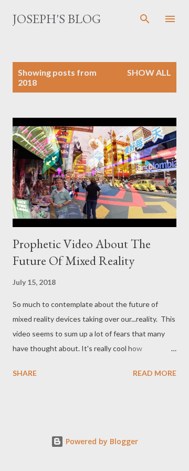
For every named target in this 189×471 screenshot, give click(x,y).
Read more (154, 372)
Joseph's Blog (57, 19)
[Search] (145, 19)
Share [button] (25, 372)
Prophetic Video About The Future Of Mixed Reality (82, 252)
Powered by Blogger (101, 441)
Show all (149, 72)
